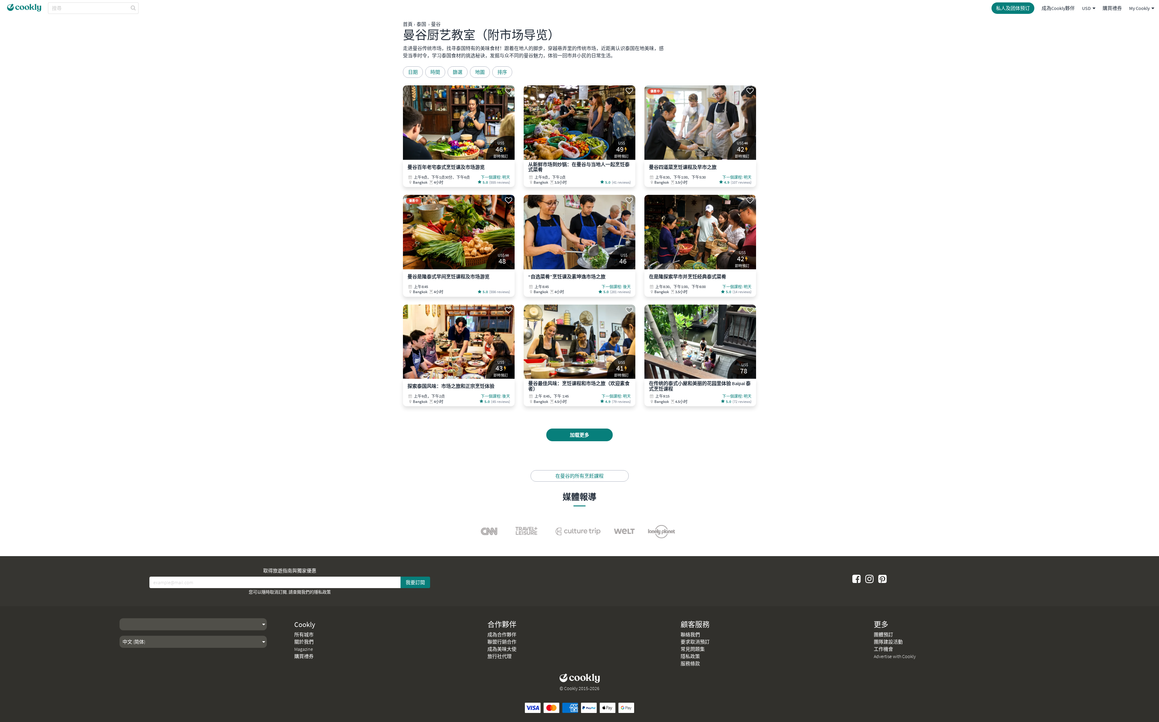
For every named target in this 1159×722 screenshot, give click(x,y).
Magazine (303, 649)
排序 (502, 72)
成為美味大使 (501, 649)
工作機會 (883, 649)
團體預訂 (883, 635)
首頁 (408, 24)
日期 (413, 72)
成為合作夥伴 (501, 635)
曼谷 (436, 24)
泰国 (421, 24)
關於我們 (304, 642)
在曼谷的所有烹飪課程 (579, 476)
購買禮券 (1112, 8)
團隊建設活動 (888, 642)
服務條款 (690, 663)
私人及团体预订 (1013, 8)
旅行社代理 (499, 656)
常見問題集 (693, 649)
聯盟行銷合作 (501, 642)
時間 (435, 72)
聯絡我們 (690, 635)
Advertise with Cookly (895, 656)
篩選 (457, 72)
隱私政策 (322, 592)
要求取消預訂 (695, 642)
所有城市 (304, 635)
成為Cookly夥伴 (1058, 8)
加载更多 (579, 435)
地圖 (480, 72)
